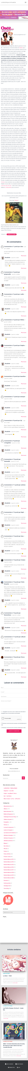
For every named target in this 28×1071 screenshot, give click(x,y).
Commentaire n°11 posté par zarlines (14, 485)
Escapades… (6, 822)
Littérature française (8, 838)
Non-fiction (6, 846)
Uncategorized (7, 885)
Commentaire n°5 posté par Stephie (14, 345)
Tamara (3, 182)
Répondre (24, 255)
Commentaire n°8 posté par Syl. (13, 420)
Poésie (5, 851)
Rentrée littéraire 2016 (9, 867)
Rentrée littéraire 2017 (9, 869)
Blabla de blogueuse (8, 814)
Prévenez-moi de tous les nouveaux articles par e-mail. (14, 727)
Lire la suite (15, 982)
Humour (5, 824)
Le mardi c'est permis (12, 234)
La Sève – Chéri (7, 976)
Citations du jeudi (7, 819)
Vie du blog (6, 888)
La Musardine (8, 187)
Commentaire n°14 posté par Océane (14, 560)
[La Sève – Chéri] (14, 963)
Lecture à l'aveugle (8, 830)
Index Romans (20, 1064)
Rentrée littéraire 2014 (9, 861)
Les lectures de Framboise (10, 832)
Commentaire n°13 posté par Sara (14, 536)
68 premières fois (8, 806)
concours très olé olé (6, 185)
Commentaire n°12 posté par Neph (14, 512)
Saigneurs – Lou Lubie (9, 790)
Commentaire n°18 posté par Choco (14, 657)
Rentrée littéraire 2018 (9, 872)
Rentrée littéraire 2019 (9, 875)
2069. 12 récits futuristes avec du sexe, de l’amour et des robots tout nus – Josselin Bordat (14, 1045)
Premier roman (7, 856)
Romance (6, 880)
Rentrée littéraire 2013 (9, 859)
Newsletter (12, 1067)
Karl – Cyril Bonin (7, 796)
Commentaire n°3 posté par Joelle (14, 294)
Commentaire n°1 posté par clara (13, 246)
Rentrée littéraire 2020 (9, 877)
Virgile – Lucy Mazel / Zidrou (10, 793)
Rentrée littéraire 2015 (9, 864)
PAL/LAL (5, 848)
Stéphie (21, 47)
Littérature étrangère (8, 835)
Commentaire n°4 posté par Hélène (14, 319)
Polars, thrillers (7, 853)
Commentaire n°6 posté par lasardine (14, 376)
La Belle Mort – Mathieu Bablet (10, 788)
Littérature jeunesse (8, 840)
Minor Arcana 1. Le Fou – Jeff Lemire (12, 798)
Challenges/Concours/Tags (10, 816)
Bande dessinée (7, 811)
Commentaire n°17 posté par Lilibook (14, 636)
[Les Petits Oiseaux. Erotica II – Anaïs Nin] (14, 995)
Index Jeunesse (10, 1064)
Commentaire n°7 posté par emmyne (14, 396)
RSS (19, 1067)
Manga (5, 843)
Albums (5, 808)
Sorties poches (7, 883)
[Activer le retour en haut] (25, 1068)
